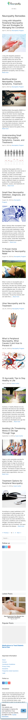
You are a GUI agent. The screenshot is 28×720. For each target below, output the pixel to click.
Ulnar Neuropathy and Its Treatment (13, 304)
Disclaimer (5, 668)
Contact (4, 662)
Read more (5, 72)
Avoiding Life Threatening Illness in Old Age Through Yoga (13, 430)
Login (3, 673)
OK (23, 710)
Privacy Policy (6, 666)
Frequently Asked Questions (10, 671)
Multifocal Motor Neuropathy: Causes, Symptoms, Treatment (12, 81)
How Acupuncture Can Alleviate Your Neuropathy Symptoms (14, 617)
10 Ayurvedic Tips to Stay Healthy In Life (13, 379)
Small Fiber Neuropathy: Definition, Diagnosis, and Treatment (13, 194)
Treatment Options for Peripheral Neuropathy (12, 482)
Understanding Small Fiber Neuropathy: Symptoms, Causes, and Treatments (13, 139)
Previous (5, 532)
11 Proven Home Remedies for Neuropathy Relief (13, 251)
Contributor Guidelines (8, 664)
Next (19, 532)
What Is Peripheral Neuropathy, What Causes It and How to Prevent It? (12, 342)
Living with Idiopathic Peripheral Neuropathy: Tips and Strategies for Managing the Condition (13, 24)
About (4, 660)
